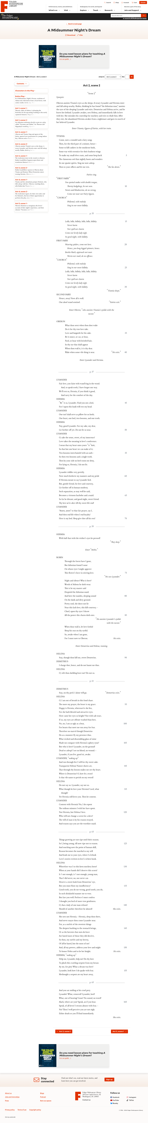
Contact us (86, 1100)
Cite (81, 35)
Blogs (42, 1093)
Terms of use (22, 1110)
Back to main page (75, 24)
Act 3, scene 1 (118, 1031)
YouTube (116, 1100)
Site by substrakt (10, 1117)
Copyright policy (35, 1110)
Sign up (109, 1079)
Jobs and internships (12, 1097)
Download (71, 35)
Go (131, 76)
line (123, 77)
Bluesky (115, 1103)
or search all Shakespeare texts (134, 18)
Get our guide (64, 59)
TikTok (131, 1100)
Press (7, 1101)
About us (8, 1093)
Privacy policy (10, 1110)
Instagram (132, 1097)
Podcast (43, 1097)
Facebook (116, 1097)
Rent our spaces (45, 1101)
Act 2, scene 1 (65, 1031)
